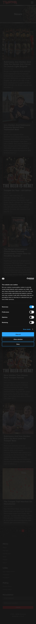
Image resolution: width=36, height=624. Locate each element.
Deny (18, 344)
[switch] (31, 312)
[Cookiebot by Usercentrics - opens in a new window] (26, 279)
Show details (27, 329)
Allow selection (18, 339)
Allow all (18, 334)
